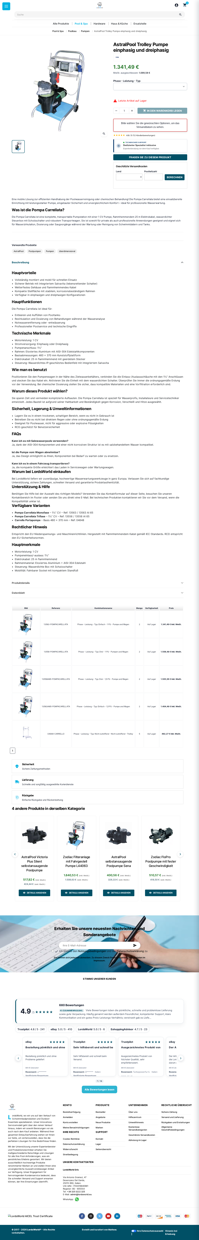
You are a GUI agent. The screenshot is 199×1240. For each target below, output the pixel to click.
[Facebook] (82, 1216)
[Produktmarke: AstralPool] (117, 57)
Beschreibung (20, 262)
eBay (28, 1041)
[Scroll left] (15, 854)
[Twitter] (99, 1216)
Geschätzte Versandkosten (142, 1135)
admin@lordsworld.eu (81, 1194)
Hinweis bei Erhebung (171, 1232)
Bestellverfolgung (71, 1112)
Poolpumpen (35, 251)
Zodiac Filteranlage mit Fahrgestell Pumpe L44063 (76, 861)
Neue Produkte (103, 1122)
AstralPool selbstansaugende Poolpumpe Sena (118, 861)
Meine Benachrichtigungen (76, 1127)
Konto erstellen (70, 1122)
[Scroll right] (180, 854)
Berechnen (174, 177)
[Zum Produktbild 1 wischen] (18, 146)
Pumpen (50, 251)
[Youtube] (108, 1216)
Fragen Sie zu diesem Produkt (150, 157)
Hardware (100, 23)
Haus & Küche (119, 23)
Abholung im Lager (138, 1140)
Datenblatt (18, 592)
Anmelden (68, 1117)
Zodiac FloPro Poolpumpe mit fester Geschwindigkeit (160, 861)
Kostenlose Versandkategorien (138, 1128)
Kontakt (99, 1139)
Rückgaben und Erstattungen (175, 1122)
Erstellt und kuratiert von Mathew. (99, 1229)
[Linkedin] (117, 1216)
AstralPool (19, 251)
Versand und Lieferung (172, 1117)
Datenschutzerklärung (130, 951)
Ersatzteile (140, 23)
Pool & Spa (81, 23)
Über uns (133, 1112)
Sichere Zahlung (169, 1112)
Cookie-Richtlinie (71, 1139)
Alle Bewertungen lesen (99, 1089)
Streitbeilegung (70, 1154)
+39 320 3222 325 (76, 1191)
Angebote (100, 1117)
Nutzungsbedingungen (92, 951)
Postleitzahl (150, 171)
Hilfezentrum (135, 1117)
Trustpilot (79, 1041)
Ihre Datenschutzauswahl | (147, 1232)
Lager (98, 1144)
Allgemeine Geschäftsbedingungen (173, 1128)
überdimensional (67, 251)
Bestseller (101, 1112)
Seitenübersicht (103, 1149)
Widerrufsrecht (70, 1149)
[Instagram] (91, 1216)
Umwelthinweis (136, 1122)
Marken (99, 1127)
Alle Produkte (61, 23)
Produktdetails (21, 582)
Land (118, 171)
